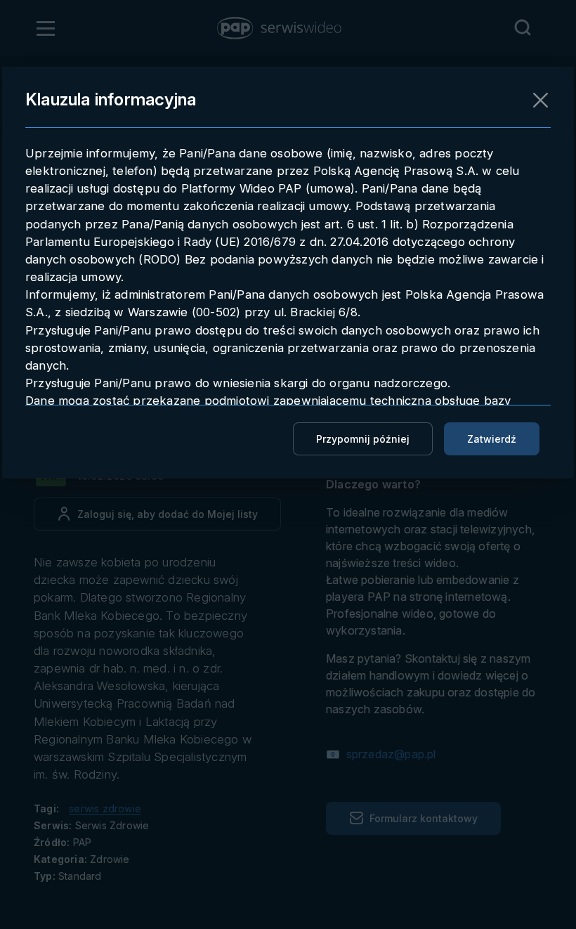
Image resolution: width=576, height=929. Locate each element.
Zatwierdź (491, 439)
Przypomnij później (363, 439)
